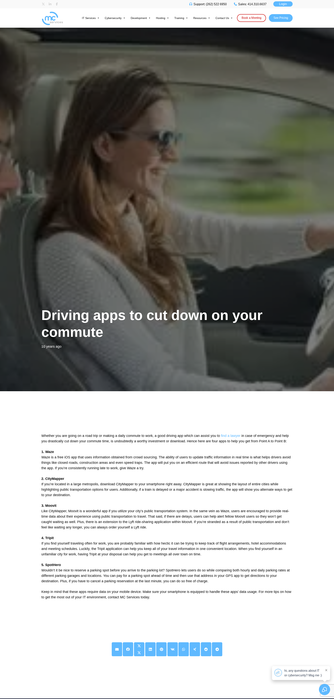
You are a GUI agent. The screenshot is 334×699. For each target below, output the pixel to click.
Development (139, 18)
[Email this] (117, 649)
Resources (199, 18)
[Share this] (128, 649)
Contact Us (222, 18)
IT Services (89, 18)
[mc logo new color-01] (56, 12)
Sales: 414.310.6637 (252, 4)
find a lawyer (230, 436)
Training (179, 18)
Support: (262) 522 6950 (210, 4)
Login (283, 4)
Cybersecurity (113, 18)
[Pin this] (161, 649)
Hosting (160, 18)
